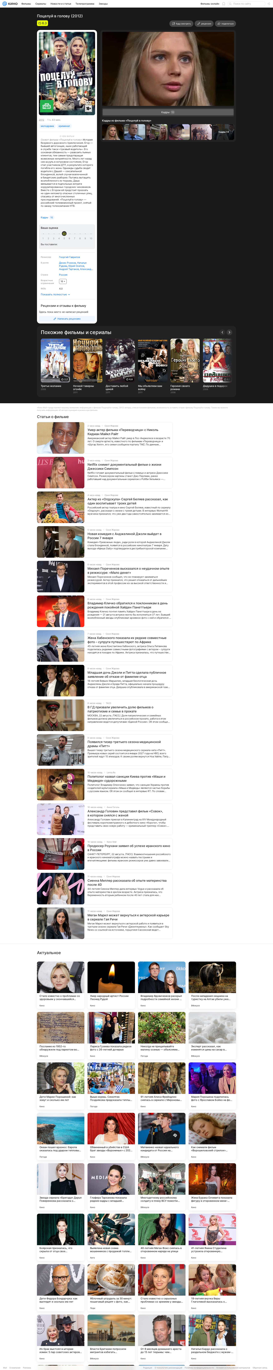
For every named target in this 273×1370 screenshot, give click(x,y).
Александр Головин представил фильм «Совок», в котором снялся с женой (125, 813)
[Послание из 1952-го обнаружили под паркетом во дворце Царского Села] (60, 1035)
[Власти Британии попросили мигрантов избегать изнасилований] (111, 1338)
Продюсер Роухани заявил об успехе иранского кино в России (129, 848)
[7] (75, 238)
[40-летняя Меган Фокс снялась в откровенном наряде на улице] (161, 1237)
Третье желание (51, 385)
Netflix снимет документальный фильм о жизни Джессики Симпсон (124, 467)
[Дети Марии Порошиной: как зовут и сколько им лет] (60, 1086)
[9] (86, 238)
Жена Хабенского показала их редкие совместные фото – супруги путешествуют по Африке (127, 640)
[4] (59, 238)
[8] (80, 238)
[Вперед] (229, 332)
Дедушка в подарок (215, 385)
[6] (70, 238)
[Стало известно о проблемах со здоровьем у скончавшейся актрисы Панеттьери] (60, 985)
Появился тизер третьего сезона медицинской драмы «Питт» (124, 744)
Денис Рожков (67, 262)
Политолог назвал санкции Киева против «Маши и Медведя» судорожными (126, 779)
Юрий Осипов (76, 265)
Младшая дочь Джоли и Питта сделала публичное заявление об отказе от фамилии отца (127, 675)
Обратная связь (260, 1368)
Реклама (27, 1368)
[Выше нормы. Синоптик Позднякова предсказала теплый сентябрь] (111, 1086)
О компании (14, 1368)
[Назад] (222, 332)
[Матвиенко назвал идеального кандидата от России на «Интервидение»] (161, 1136)
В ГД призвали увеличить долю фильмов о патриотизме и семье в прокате (120, 709)
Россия (63, 274)
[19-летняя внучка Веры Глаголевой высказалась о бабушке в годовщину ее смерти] (212, 1287)
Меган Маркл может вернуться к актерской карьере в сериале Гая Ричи (128, 917)
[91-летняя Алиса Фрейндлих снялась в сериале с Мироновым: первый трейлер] (161, 1086)
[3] (54, 238)
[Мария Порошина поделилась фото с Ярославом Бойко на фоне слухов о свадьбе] (212, 1086)
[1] (43, 238)
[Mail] (5, 4)
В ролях (45, 262)
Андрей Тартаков (69, 269)
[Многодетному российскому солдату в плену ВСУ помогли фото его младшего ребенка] (161, 1187)
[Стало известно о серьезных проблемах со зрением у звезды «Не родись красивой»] (161, 1287)
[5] (65, 238)
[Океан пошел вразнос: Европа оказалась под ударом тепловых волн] (60, 1136)
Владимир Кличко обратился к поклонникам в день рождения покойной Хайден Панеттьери (128, 605)
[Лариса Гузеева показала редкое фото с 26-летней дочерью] (111, 1035)
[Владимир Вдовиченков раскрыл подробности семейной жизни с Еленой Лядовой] (161, 985)
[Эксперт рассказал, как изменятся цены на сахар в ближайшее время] (212, 1035)
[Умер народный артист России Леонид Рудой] (111, 985)
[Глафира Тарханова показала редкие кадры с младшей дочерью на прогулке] (111, 1187)
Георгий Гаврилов (69, 257)
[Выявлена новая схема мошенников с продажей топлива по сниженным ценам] (111, 1237)
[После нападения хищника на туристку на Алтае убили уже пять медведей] (212, 985)
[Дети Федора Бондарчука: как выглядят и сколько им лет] (60, 1287)
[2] (49, 238)
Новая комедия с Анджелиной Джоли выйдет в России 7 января (124, 536)
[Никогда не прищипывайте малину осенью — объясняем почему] (161, 1035)
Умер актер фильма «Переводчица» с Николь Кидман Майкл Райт (123, 432)
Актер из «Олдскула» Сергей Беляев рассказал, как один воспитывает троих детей (128, 501)
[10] (91, 238)
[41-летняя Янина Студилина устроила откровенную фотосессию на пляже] (212, 1237)
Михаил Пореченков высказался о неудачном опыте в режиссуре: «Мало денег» (128, 571)
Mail (5, 1368)
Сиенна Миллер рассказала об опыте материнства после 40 (127, 883)
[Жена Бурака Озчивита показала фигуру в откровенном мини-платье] (212, 1187)
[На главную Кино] (12, 4)
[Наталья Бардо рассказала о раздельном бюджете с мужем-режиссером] (212, 1338)
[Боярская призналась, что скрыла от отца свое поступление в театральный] (60, 1237)
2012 (41, 119)
